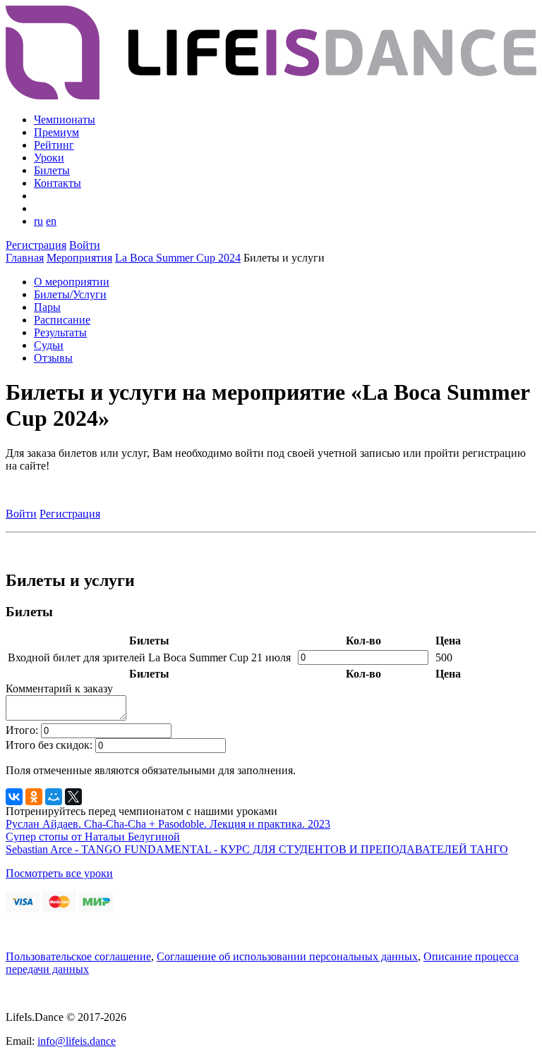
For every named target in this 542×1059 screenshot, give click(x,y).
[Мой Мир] (53, 796)
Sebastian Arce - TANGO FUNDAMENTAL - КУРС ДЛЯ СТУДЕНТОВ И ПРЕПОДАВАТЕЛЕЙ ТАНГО (257, 849)
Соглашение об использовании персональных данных (287, 956)
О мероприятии (71, 282)
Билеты (52, 170)
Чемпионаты (64, 120)
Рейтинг (54, 145)
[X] (73, 796)
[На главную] (271, 96)
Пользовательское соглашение (78, 956)
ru (38, 221)
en (51, 221)
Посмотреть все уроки (59, 873)
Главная (25, 258)
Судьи (49, 345)
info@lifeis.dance (76, 1041)
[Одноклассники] (33, 796)
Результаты (60, 332)
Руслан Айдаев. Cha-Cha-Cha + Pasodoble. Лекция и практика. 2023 (168, 824)
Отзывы (53, 358)
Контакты (57, 183)
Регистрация (36, 245)
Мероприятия (79, 258)
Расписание (62, 320)
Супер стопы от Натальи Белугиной (93, 837)
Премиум (56, 132)
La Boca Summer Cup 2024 (178, 258)
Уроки (49, 158)
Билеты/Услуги (70, 294)
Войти (84, 245)
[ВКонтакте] (14, 796)
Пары (47, 307)
